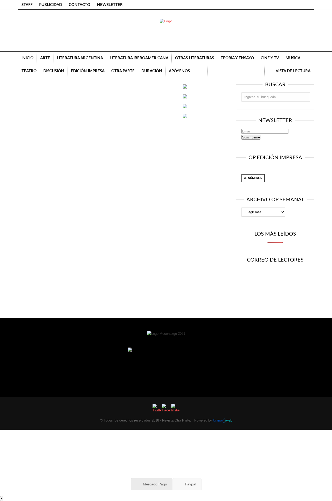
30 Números (253, 178)
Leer (250, 276)
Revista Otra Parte (176, 420)
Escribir (300, 276)
